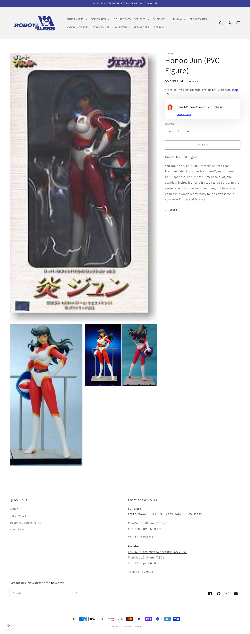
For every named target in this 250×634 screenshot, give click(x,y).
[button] (76, 19)
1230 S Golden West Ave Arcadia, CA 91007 (157, 552)
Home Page (17, 529)
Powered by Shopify (132, 626)
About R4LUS (18, 515)
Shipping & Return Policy (25, 522)
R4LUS (119, 626)
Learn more (184, 114)
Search (14, 508)
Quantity (170, 124)
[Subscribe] (75, 593)
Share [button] (173, 209)
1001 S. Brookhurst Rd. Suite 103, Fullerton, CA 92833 (165, 514)
